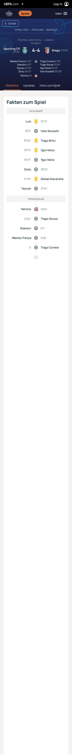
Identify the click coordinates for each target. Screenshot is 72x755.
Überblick (12, 85)
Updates (29, 85)
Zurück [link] (12, 23)
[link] (25, 13)
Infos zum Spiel (50, 85)
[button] (60, 13)
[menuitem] (34, 13)
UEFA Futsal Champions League (9, 13)
